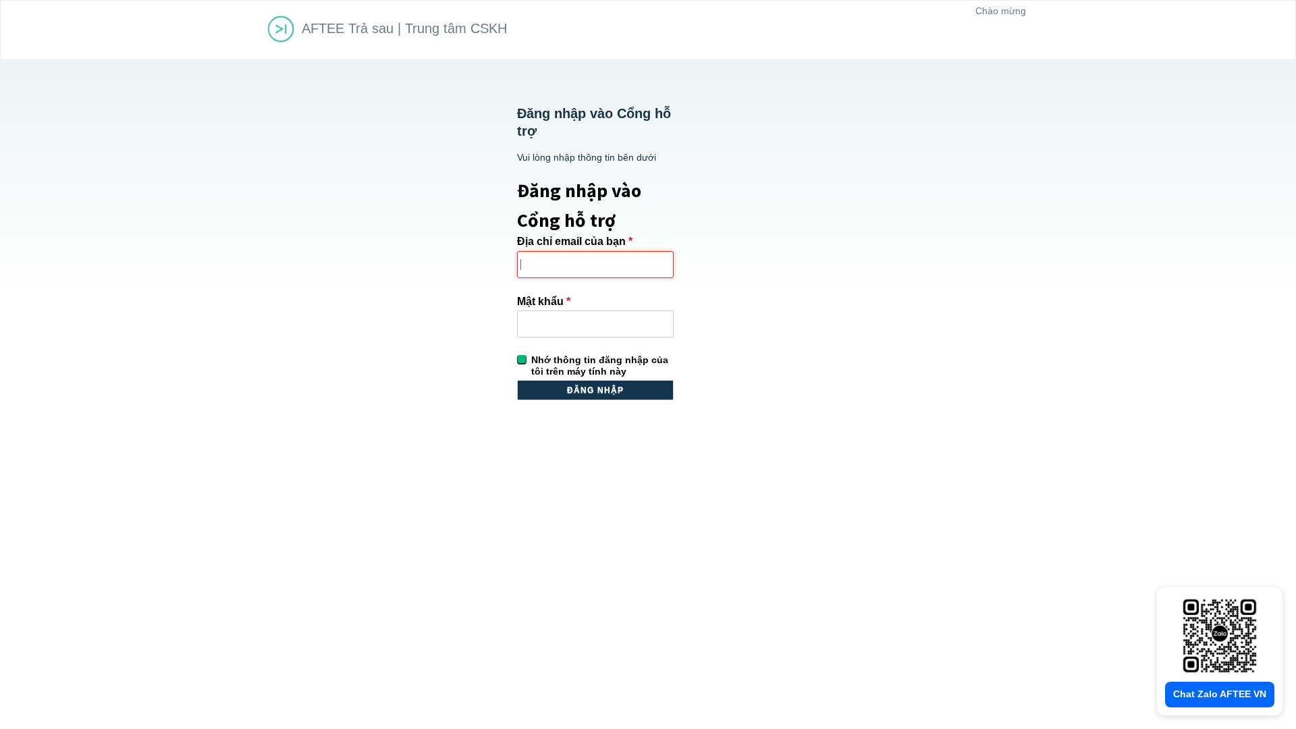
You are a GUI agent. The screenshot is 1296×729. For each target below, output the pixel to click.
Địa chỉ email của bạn (574, 241)
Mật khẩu (543, 301)
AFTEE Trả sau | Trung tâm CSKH (404, 28)
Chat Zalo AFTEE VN (1219, 693)
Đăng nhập (595, 390)
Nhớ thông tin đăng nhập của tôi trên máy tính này (599, 365)
